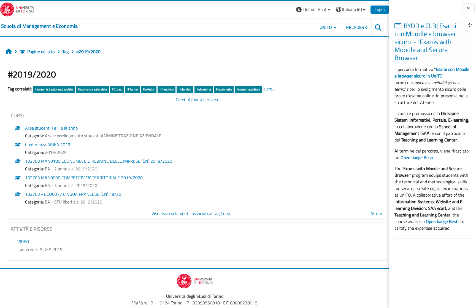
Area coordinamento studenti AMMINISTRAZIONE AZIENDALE (103, 135)
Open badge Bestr (442, 221)
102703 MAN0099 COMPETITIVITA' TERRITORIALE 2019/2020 (84, 177)
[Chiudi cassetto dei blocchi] (468, 8)
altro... (269, 88)
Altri (374, 213)
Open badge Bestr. (417, 157)
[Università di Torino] (17, 9)
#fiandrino (166, 89)
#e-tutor (149, 89)
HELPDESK (356, 27)
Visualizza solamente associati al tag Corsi (191, 213)
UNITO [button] (326, 27)
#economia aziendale (92, 89)
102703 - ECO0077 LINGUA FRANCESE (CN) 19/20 (73, 194)
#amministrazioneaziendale (54, 89)
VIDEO (23, 241)
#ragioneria (224, 89)
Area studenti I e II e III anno (51, 128)
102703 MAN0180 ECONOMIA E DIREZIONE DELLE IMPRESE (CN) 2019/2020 (98, 161)
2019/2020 (56, 152)
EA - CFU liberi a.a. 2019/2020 (73, 202)
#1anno (132, 89)
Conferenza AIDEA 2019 (47, 144)
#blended (184, 89)
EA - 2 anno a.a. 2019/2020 (71, 168)
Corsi (180, 99)
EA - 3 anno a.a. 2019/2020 (71, 185)
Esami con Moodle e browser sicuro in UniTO (431, 72)
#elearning (203, 89)
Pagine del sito (41, 51)
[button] (313, 9)
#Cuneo (117, 89)
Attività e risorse (203, 99)
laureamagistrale (248, 89)
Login (380, 9)
